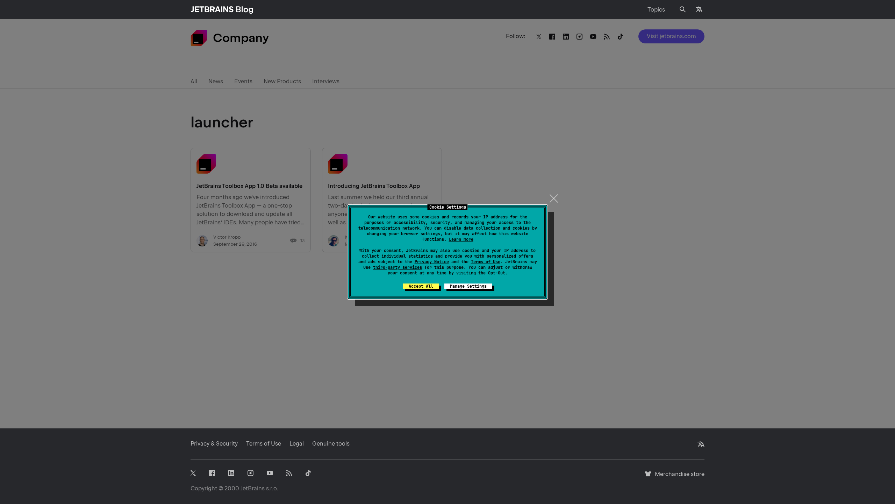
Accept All (421, 286)
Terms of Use (485, 262)
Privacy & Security (214, 443)
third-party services (397, 267)
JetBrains (253, 488)
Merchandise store (677, 477)
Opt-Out (496, 273)
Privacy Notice (432, 262)
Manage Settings (468, 286)
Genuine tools (331, 443)
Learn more (461, 239)
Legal (296, 443)
